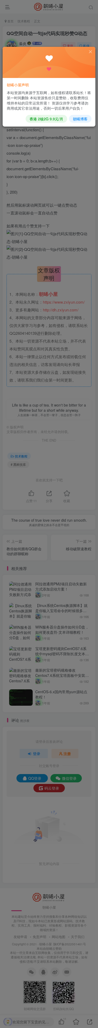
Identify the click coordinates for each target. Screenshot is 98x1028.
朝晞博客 (80, 118)
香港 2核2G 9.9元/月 (46, 118)
